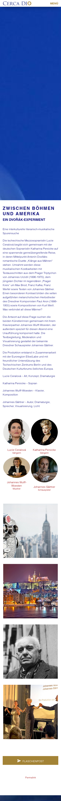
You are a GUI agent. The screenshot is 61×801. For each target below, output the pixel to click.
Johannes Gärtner (44, 488)
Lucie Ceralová (16, 451)
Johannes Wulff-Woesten (16, 485)
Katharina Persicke (44, 451)
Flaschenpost (33, 761)
